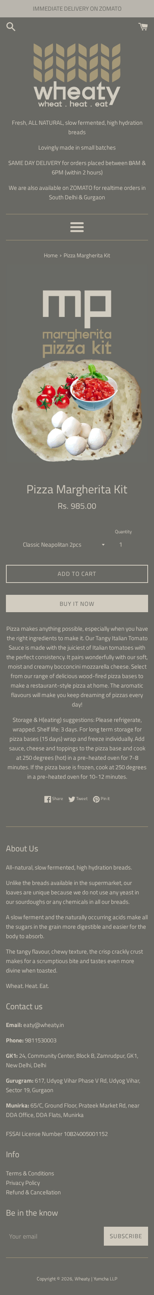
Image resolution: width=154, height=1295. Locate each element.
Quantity (123, 531)
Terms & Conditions (30, 1173)
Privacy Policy (23, 1182)
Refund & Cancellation (33, 1192)
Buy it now (77, 603)
